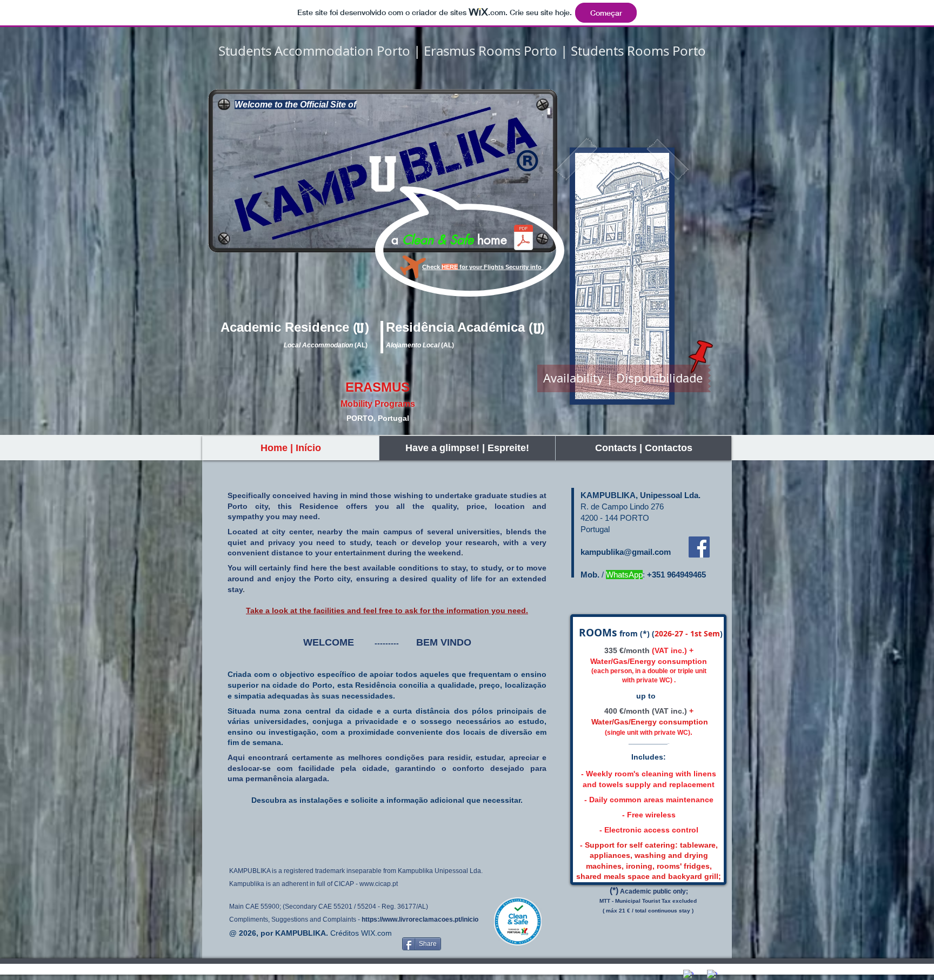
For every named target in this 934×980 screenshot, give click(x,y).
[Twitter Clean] (700, 969)
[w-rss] (724, 969)
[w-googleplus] (712, 975)
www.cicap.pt (378, 884)
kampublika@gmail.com (626, 551)
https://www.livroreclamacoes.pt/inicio (420, 919)
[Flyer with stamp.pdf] (523, 238)
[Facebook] (699, 547)
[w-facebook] (688, 975)
